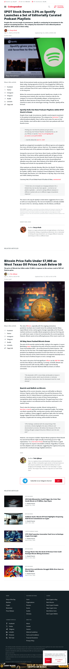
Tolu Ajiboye (13, 274)
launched (55, 117)
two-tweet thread (37, 441)
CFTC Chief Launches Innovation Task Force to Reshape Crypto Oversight (44, 535)
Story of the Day (10, 599)
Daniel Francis (31, 503)
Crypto (8, 605)
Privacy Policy (30, 640)
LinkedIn (9, 101)
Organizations (30, 602)
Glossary (28, 614)
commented (57, 179)
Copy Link (10, 104)
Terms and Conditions (32, 635)
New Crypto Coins (51, 608)
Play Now (63, 666)
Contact (28, 626)
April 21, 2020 (41, 140)
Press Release (10, 611)
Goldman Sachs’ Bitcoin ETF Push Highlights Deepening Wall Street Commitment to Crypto (44, 517)
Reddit (9, 98)
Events (28, 608)
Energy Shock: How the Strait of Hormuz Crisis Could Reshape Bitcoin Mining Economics (43, 553)
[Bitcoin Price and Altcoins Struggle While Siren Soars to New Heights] (13, 572)
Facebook (10, 87)
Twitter (9, 90)
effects (48, 360)
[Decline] (65, 652)
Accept (48, 660)
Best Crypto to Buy (51, 599)
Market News (23, 222)
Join (58, 481)
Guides (28, 611)
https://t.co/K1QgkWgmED (45, 134)
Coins (27, 599)
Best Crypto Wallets (52, 614)
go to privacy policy (59, 660)
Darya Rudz (13, 30)
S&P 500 (57, 360)
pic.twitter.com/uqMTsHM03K (33, 136)
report (29, 346)
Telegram (10, 96)
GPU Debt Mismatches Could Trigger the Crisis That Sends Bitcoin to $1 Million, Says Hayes (43, 500)
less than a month (25, 409)
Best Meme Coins (51, 611)
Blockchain (9, 608)
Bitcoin (29, 326)
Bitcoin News (29, 496)
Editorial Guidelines (32, 632)
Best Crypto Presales (52, 605)
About (28, 623)
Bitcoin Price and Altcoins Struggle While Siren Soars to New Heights (44, 570)
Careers (28, 629)
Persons (28, 605)
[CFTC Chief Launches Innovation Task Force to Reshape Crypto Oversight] (13, 537)
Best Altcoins (50, 602)
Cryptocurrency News (31, 531)
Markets (8, 602)
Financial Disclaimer (32, 638)
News (29, 222)
